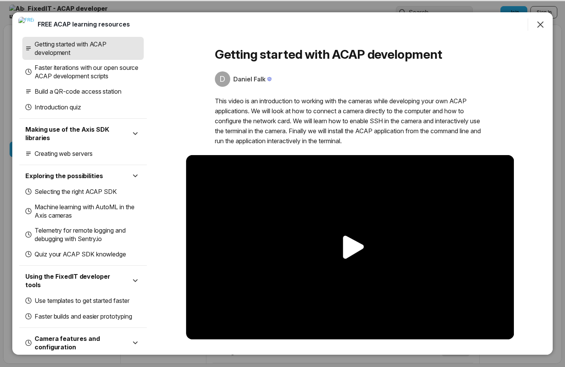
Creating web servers (64, 153)
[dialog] (282, 183)
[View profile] (26, 24)
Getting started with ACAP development (70, 48)
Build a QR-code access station (78, 91)
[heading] (84, 24)
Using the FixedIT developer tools (67, 281)
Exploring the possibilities (64, 176)
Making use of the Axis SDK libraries (67, 134)
